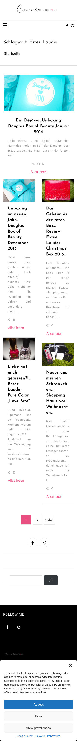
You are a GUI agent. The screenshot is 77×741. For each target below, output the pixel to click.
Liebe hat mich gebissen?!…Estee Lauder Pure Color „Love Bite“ (19, 384)
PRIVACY (40, 736)
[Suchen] (51, 580)
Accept (39, 704)
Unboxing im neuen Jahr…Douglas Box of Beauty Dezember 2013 (18, 229)
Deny (38, 716)
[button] (70, 665)
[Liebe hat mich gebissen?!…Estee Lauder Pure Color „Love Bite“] (19, 349)
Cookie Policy (25, 736)
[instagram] (72, 25)
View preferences (38, 728)
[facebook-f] (67, 25)
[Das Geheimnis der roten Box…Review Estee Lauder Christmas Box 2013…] (58, 190)
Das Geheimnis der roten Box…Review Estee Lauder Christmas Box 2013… (56, 231)
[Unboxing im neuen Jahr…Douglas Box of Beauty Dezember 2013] (19, 190)
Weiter (49, 519)
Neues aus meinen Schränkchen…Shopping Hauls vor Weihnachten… (57, 393)
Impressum (53, 736)
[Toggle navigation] (5, 25)
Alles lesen (39, 172)
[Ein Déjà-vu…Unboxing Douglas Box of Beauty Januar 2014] (39, 93)
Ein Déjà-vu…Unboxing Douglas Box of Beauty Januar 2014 (38, 126)
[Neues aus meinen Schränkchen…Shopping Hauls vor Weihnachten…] (58, 354)
